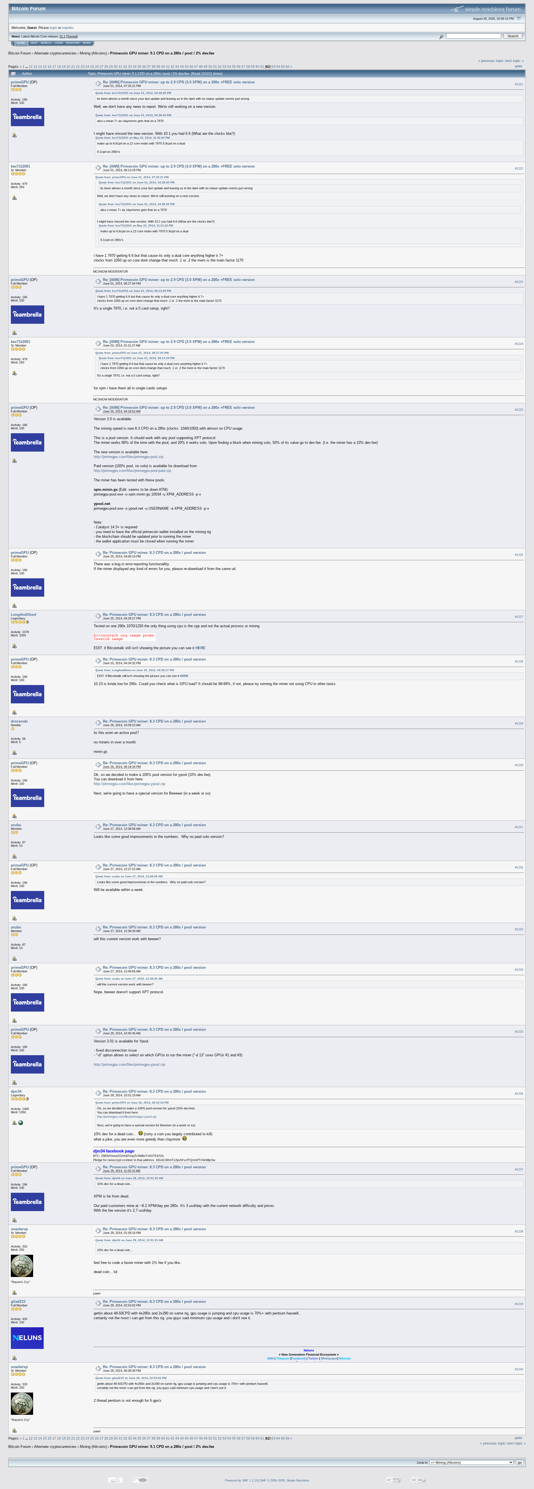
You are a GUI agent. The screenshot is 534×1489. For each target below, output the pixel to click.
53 (224, 66)
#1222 (519, 168)
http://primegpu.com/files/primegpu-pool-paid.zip (132, 471)
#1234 (519, 970)
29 (111, 66)
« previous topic (491, 61)
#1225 (519, 409)
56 (239, 66)
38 (153, 66)
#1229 (519, 723)
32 (125, 66)
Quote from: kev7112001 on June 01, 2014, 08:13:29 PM (133, 290)
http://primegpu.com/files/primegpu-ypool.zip (129, 784)
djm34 (16, 1091)
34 (135, 66)
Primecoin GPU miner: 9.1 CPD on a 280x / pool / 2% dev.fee (162, 53)
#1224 (519, 344)
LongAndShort (23, 614)
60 (257, 66)
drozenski (19, 721)
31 (120, 66)
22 (78, 66)
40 (163, 66)
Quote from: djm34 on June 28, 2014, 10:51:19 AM (129, 1178)
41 (168, 66)
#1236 (519, 1093)
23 (83, 66)
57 (243, 66)
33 (130, 66)
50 (210, 66)
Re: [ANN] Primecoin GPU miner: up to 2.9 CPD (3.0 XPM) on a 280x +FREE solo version (179, 82)
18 (59, 66)
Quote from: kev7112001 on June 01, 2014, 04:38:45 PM (133, 92)
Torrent (72, 36)
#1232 (519, 867)
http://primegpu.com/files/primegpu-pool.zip (128, 457)
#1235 (519, 1032)
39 (158, 66)
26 (97, 66)
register (67, 27)
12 (31, 66)
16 (49, 66)
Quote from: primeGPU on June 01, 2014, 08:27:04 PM (132, 352)
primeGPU (20, 82)
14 (40, 66)
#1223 (519, 282)
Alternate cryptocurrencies (55, 53)
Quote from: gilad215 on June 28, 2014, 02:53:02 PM (130, 1378)
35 (139, 66)
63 (273, 66)
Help (34, 43)
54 (229, 66)
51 (215, 66)
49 (205, 66)
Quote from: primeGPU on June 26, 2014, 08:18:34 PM (132, 1102)
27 (101, 66)
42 (172, 66)
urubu (16, 825)
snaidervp (19, 1229)
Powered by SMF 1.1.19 (241, 1480)
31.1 (62, 36)
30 (116, 66)
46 (191, 66)
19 (64, 66)
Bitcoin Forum (19, 53)
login (53, 27)
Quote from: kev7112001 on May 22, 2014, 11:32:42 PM (132, 137)
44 (182, 66)
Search (46, 43)
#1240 (519, 1369)
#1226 (519, 554)
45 (187, 66)
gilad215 (18, 1301)
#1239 (519, 1304)
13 (35, 66)
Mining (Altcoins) (93, 53)
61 (262, 66)
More (87, 43)
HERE (201, 648)
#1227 (519, 616)
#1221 (519, 84)
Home (21, 43)
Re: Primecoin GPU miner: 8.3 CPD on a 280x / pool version (154, 553)
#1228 (519, 661)
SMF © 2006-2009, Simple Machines (284, 1480)
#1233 (519, 929)
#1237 (519, 1169)
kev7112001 (20, 166)
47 (196, 66)
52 (220, 66)
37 (149, 66)
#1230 (519, 765)
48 (201, 66)
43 (177, 66)
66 (288, 66)
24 (87, 66)
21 (73, 66)
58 (248, 66)
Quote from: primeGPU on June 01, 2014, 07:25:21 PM (132, 177)
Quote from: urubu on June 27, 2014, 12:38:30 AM (128, 978)
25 (92, 66)
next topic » (514, 61)
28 (106, 66)
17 (54, 66)
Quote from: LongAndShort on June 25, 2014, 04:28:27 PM (134, 670)
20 (68, 66)
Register (73, 43)
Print (518, 66)
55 (234, 66)
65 (283, 66)
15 (45, 66)
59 (253, 66)
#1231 (519, 827)
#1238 (519, 1231)
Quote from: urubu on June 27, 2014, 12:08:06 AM (128, 876)
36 (144, 66)
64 (278, 66)
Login (59, 43)
